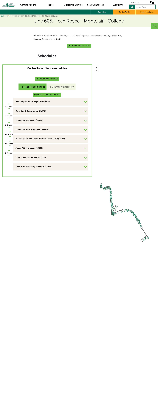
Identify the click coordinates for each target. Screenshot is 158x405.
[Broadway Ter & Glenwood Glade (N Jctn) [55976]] (131, 211)
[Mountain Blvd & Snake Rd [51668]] (141, 226)
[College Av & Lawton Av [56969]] (112, 210)
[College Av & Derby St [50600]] (111, 194)
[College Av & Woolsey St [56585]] (111, 201)
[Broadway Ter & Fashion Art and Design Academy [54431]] (114, 215)
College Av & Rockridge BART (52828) (32, 129)
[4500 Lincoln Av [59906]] (145, 238)
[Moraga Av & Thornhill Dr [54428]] (137, 220)
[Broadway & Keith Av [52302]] (117, 207)
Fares (51, 4)
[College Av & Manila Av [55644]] (112, 212)
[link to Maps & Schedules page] (154, 26)
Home (5, 16)
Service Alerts (124, 12)
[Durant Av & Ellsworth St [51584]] (104, 189)
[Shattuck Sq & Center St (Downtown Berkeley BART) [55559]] (101, 186)
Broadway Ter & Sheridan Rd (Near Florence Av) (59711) (40, 139)
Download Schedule (81, 46)
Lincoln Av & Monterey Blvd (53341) (31, 157)
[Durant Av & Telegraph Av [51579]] (107, 189)
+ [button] (96, 67)
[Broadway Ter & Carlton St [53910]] (115, 214)
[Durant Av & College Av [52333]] (110, 188)
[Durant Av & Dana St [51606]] (106, 189)
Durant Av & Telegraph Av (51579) (30, 111)
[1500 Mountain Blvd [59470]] (136, 216)
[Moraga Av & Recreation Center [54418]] (138, 221)
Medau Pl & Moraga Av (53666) (29, 148)
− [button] (96, 70)
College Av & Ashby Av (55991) (29, 120)
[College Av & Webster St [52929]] (111, 199)
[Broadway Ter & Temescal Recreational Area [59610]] (129, 211)
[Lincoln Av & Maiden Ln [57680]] (148, 238)
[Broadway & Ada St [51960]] (114, 213)
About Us (118, 4)
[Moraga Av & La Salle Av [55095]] (140, 224)
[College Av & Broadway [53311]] (112, 215)
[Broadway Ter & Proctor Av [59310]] (127, 210)
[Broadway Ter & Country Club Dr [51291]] (118, 213)
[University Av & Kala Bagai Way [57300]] (101, 185)
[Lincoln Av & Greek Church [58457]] (146, 238)
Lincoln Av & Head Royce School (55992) (33, 167)
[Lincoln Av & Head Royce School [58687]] (144, 240)
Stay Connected (95, 4)
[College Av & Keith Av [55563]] (112, 208)
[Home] (8, 5)
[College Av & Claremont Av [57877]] (112, 205)
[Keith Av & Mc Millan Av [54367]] (114, 208)
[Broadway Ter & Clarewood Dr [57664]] (122, 212)
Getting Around (28, 4)
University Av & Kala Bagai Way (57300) (32, 102)
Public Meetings (146, 12)
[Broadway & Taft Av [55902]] (115, 209)
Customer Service (73, 4)
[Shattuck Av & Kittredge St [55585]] (101, 188)
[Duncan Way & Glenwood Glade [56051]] (134, 214)
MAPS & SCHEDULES (16, 16)
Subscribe (102, 12)
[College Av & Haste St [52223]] (110, 189)
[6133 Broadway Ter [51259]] (124, 210)
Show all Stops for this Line (47, 95)
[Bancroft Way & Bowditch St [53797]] (108, 187)
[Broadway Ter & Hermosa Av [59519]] (126, 210)
